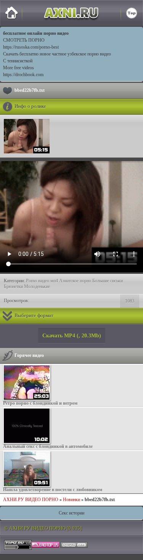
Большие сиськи (107, 280)
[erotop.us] (45, 544)
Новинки (71, 499)
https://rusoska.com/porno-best (31, 47)
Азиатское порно (75, 280)
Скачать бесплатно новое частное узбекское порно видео (57, 54)
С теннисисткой (17, 60)
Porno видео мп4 (42, 280)
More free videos (18, 67)
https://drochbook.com (23, 74)
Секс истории (71, 513)
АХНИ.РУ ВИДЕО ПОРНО (30, 499)
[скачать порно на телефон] (18, 544)
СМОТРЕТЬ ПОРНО (24, 40)
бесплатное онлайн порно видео (36, 33)
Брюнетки (13, 286)
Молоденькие (37, 286)
